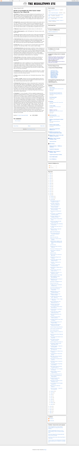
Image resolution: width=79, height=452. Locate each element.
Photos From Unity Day (54, 237)
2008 (50, 412)
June (51, 396)
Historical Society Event (54, 283)
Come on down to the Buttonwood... (56, 328)
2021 (50, 181)
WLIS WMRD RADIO (53, 156)
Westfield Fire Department (54, 149)
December (52, 196)
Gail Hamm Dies (53, 244)
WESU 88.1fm (52, 143)
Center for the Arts (53, 141)
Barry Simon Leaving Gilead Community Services (55, 265)
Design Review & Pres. (55, 72)
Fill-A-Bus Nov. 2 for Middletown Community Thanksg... (56, 214)
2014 (50, 193)
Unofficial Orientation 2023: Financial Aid (56, 102)
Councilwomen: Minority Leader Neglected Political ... (55, 260)
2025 (50, 175)
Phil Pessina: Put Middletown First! (56, 281)
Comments (51, 167)
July (51, 394)
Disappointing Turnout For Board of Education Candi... (56, 279)
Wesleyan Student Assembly (54, 124)
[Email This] (32, 115)
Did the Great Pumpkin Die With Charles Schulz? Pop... (55, 222)
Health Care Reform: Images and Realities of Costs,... (55, 229)
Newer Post (16, 125)
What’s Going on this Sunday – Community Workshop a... (55, 233)
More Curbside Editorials (54, 330)
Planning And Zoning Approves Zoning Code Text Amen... (55, 325)
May (51, 397)
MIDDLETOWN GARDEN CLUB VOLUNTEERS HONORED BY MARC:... (56, 242)
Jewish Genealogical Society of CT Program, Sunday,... (56, 322)
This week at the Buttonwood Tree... (56, 287)
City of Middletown (53, 159)
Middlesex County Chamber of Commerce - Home (55, 152)
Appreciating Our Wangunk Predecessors (56, 93)
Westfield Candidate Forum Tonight (56, 274)
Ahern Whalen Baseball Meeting (55, 121)
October (52, 199)
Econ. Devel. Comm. (54, 73)
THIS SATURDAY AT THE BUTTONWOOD (55, 277)
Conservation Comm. (54, 70)
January (52, 404)
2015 (50, 191)
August (52, 392)
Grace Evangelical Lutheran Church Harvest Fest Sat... (56, 307)
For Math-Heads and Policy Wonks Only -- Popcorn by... (56, 297)
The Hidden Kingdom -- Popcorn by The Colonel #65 (56, 346)
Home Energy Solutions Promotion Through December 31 (56, 367)
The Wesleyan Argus (53, 97)
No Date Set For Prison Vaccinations (55, 106)
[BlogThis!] (33, 115)
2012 (50, 406)
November (52, 197)
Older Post (42, 125)
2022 (50, 180)
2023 (50, 178)
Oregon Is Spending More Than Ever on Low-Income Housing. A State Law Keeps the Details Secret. (56, 431)
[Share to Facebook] (36, 115)
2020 (50, 183)
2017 (50, 188)
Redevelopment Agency (54, 71)
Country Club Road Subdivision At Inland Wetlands (56, 376)
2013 (50, 194)
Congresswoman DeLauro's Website (56, 154)
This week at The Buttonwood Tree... (56, 248)
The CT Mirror (52, 87)
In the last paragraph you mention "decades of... (56, 20)
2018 (50, 186)
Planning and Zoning (54, 74)
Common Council (54, 77)
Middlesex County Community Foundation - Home (55, 139)
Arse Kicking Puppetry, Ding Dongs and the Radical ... (56, 364)
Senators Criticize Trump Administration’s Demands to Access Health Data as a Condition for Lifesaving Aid (56, 441)
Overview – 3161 (52, 98)
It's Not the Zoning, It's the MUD (55, 116)
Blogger (45, 449)
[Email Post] (30, 115)
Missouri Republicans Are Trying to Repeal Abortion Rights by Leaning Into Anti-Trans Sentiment (55, 427)
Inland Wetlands (53, 75)
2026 (50, 173)
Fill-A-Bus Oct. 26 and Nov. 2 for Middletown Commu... (56, 273)
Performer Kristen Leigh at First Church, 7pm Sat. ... (55, 270)
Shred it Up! (52, 235)
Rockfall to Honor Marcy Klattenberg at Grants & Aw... (56, 224)
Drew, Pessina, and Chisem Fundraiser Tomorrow (54, 340)
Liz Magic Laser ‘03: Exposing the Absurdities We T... (56, 285)
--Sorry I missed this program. (53, 12)
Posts (51, 165)
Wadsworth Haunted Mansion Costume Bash (55, 289)
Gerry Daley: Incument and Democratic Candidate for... (55, 204)
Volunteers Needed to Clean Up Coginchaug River (55, 372)
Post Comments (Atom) (31, 129)
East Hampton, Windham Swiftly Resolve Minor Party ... (55, 344)
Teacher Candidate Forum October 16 (56, 341)
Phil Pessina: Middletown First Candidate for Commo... (55, 217)
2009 (50, 411)
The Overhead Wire (53, 115)
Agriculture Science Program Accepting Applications (55, 305)
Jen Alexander (51, 420)
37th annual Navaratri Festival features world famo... (55, 317)
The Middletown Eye (51, 50)
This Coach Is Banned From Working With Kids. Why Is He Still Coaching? (56, 435)
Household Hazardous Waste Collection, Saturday (55, 379)
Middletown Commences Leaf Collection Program (55, 294)
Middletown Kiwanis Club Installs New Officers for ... (55, 349)
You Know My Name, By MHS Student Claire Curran (55, 312)
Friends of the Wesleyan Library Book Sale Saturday (55, 209)
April (52, 399)
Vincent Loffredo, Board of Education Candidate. (54, 206)
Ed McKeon (51, 418)
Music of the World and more (55, 231)
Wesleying (51, 101)
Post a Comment (17, 120)
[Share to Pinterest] (37, 115)
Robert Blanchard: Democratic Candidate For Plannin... (55, 201)
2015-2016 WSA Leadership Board (55, 125)
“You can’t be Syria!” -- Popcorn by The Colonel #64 (56, 389)
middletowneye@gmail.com (52, 31)
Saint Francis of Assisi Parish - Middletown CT (55, 129)
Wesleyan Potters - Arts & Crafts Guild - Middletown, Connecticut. (57, 136)
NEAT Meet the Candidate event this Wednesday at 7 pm (56, 381)
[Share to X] (34, 115)
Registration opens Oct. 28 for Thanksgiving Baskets (55, 292)
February (52, 402)
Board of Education (54, 76)
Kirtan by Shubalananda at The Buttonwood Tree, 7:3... (55, 302)
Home (29, 125)
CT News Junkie (52, 105)
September (52, 391)
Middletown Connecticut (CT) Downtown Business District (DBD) (56, 132)
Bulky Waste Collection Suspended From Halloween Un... (56, 357)
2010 (50, 409)
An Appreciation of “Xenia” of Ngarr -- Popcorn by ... (56, 299)
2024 (50, 176)
